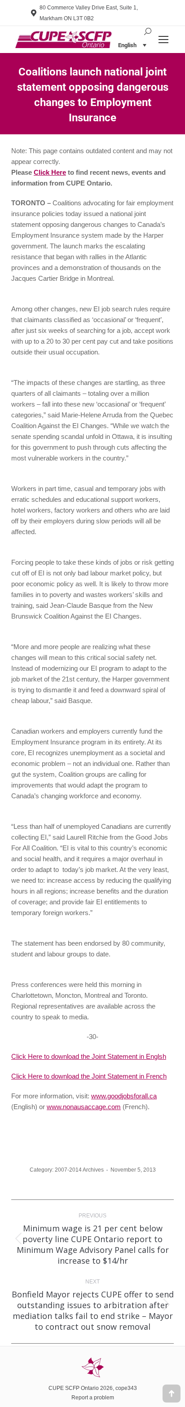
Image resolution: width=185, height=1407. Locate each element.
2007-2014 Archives (79, 1170)
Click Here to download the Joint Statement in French (89, 1076)
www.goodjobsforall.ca (124, 1096)
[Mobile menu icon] (163, 39)
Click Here (50, 172)
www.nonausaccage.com (84, 1107)
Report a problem (92, 1397)
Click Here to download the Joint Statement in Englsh (88, 1056)
